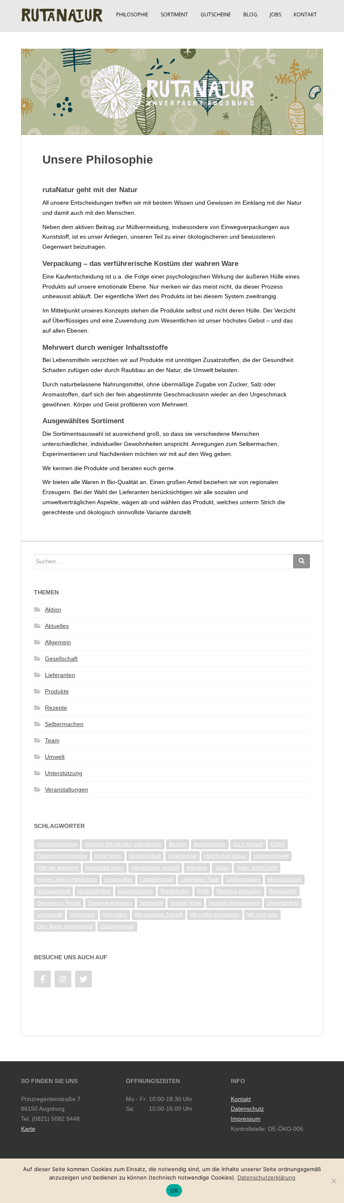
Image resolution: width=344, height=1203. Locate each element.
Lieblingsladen (243, 880)
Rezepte (56, 707)
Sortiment (174, 14)
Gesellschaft (61, 658)
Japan (222, 868)
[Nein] (333, 1181)
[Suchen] (301, 561)
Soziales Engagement (234, 903)
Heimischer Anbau (225, 856)
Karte (28, 1128)
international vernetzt (155, 868)
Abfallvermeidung (57, 844)
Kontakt (305, 14)
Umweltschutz (283, 903)
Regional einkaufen (238, 891)
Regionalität (283, 891)
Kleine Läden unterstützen (67, 880)
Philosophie (132, 14)
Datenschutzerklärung (266, 1177)
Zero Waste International (65, 927)
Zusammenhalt (117, 927)
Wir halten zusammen (215, 915)
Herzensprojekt (271, 856)
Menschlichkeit (285, 880)
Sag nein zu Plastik (59, 903)
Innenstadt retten (105, 868)
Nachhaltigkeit (94, 891)
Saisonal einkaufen (110, 903)
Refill (203, 891)
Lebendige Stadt (200, 880)
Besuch (177, 844)
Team (52, 740)
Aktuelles (57, 625)
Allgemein (58, 642)
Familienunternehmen (62, 856)
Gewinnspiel (182, 856)
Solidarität (151, 903)
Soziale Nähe (185, 903)
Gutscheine (216, 14)
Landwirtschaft (156, 880)
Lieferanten (60, 675)
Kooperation (118, 880)
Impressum (246, 1118)
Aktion (53, 609)
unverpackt (49, 915)
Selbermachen (64, 724)
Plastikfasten (175, 891)
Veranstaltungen (66, 789)
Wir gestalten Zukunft (158, 915)
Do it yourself (248, 844)
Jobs (275, 14)
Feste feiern (108, 856)
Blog (250, 14)
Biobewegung (210, 844)
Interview (197, 868)
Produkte (57, 691)
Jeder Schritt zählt (257, 868)
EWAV (278, 844)
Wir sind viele (262, 915)
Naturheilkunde (135, 891)
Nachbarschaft (53, 891)
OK (174, 1190)
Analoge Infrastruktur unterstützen (123, 844)
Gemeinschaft (145, 856)
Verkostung (82, 915)
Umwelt (55, 756)
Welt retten (115, 915)
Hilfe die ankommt (57, 868)
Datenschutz (247, 1108)
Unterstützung (63, 773)
